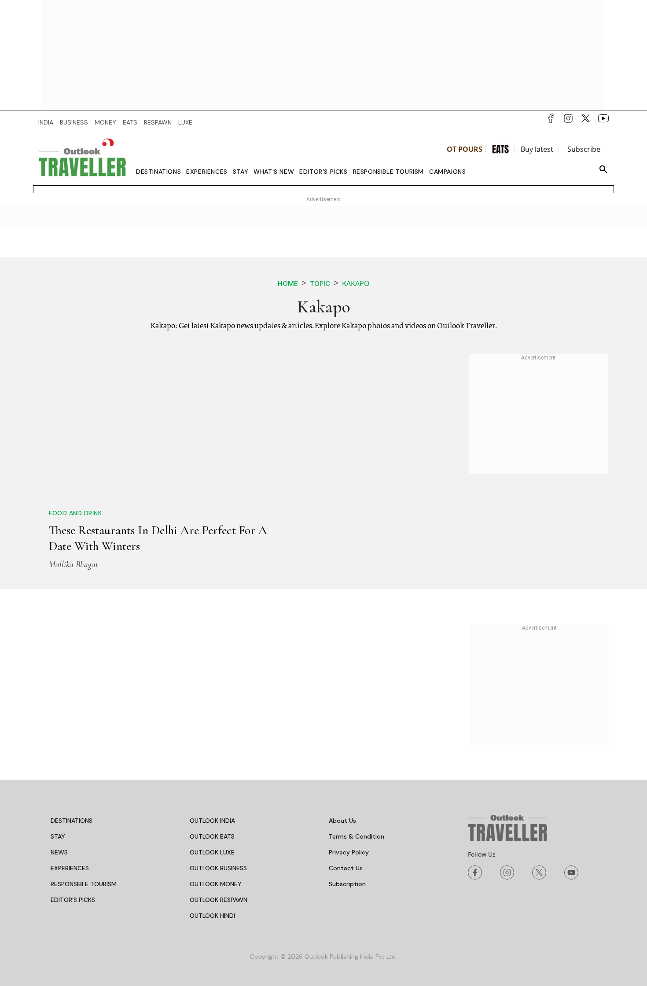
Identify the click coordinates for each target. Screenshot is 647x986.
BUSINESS (74, 122)
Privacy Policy (349, 852)
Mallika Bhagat (73, 564)
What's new (274, 172)
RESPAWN (158, 122)
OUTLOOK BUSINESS (218, 868)
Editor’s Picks (323, 172)
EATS (130, 122)
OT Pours (464, 149)
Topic (320, 283)
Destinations (158, 172)
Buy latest (537, 149)
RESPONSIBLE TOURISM (84, 884)
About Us (342, 821)
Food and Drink (75, 513)
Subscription (347, 884)
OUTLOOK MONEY (216, 884)
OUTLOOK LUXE (212, 852)
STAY (58, 836)
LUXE (185, 122)
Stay (240, 172)
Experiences (207, 172)
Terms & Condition (356, 836)
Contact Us (346, 868)
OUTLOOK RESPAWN (218, 900)
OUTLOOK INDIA (212, 821)
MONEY (105, 122)
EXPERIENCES (70, 868)
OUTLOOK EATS (212, 836)
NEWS (59, 852)
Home (288, 283)
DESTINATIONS (71, 821)
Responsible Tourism (388, 172)
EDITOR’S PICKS (73, 900)
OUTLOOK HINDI (212, 916)
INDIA (45, 122)
